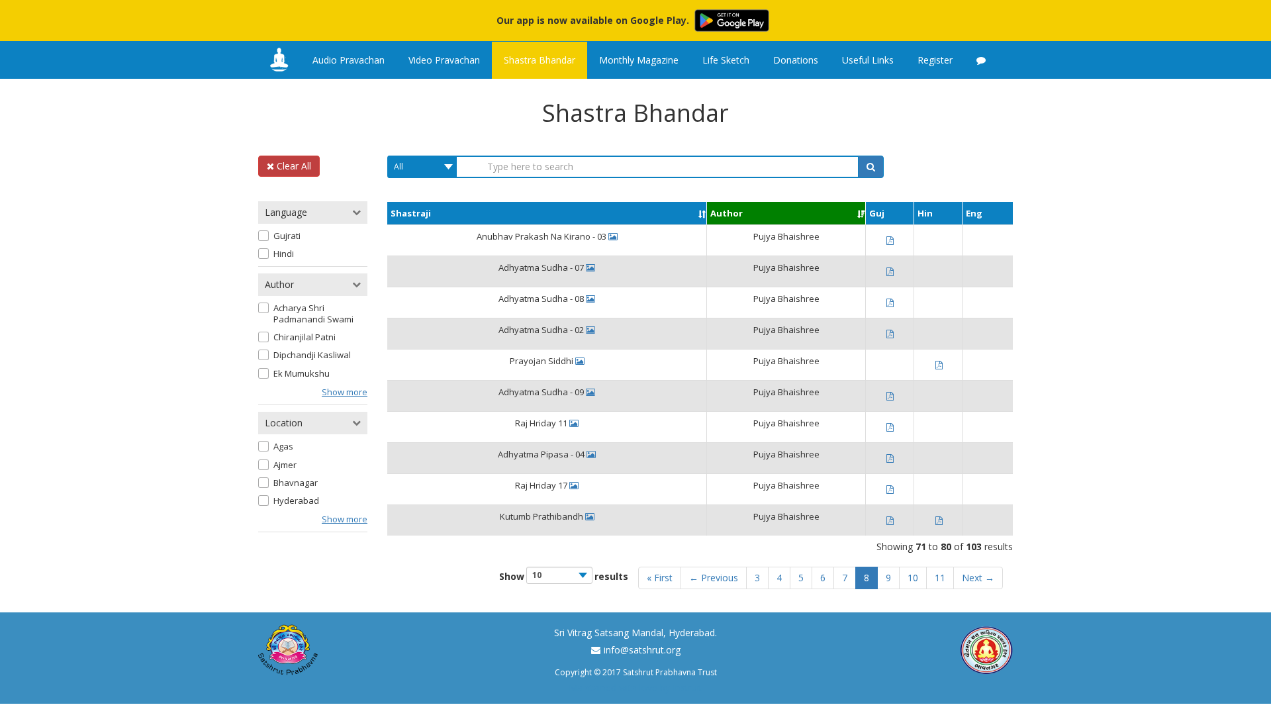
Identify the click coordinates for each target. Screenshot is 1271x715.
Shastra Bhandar (539, 60)
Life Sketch (725, 60)
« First (660, 577)
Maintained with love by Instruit (635, 687)
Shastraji (411, 213)
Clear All (292, 166)
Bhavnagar (295, 483)
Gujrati (287, 236)
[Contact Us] (981, 60)
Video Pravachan (444, 60)
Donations (795, 60)
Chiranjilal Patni (304, 337)
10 (913, 577)
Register (935, 60)
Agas (283, 446)
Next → (978, 577)
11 (940, 577)
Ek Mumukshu (301, 373)
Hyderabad (296, 500)
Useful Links (868, 60)
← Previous (713, 577)
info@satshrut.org (642, 650)
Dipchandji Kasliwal (312, 355)
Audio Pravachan (348, 60)
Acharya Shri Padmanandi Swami (313, 314)
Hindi (283, 254)
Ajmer (285, 465)
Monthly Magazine (639, 60)
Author (726, 213)
